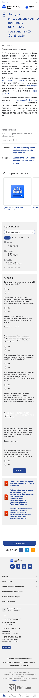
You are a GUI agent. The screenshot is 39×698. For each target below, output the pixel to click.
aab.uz (9, 7)
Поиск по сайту (30, 662)
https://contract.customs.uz (13, 80)
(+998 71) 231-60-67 (11, 637)
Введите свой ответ (11, 327)
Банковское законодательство (19, 659)
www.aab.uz (15, 680)
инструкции (32, 86)
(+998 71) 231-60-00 (11, 619)
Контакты (25, 666)
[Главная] (4, 14)
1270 (4, 616)
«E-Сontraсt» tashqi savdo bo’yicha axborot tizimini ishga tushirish (24, 150)
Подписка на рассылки (12, 662)
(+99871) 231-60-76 (11, 628)
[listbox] (19, 232)
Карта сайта (14, 666)
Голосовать (19, 470)
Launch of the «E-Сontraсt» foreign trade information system (24, 160)
